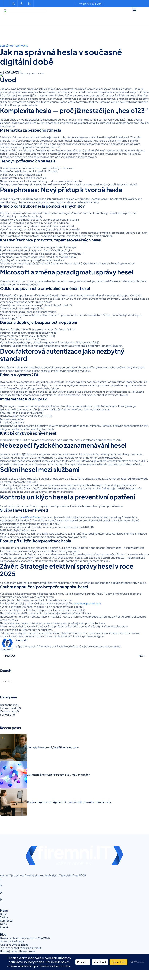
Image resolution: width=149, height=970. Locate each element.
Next (141, 656)
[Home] (25, 16)
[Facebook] (74, 878)
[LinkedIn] (74, 899)
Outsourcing (7, 711)
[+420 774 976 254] (89, 3)
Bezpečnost (7, 45)
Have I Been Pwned (30, 517)
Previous (10, 656)
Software (22, 45)
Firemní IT (16, 71)
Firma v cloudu (8, 708)
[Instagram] (74, 885)
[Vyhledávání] (74, 681)
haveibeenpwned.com (87, 603)
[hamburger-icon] (134, 9)
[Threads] (74, 892)
